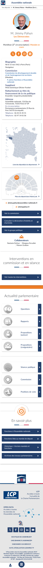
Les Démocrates (21, 37)
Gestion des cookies (32, 555)
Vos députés (6, 7)
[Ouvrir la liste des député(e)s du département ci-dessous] (21, 145)
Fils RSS (23, 555)
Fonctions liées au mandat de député (21, 439)
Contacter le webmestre (12, 555)
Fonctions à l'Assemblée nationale (22, 431)
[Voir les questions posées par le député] (21, 309)
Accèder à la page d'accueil (3, 3)
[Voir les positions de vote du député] (21, 392)
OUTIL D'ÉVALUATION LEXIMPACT (21, 548)
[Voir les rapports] (21, 321)
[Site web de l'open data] (21, 510)
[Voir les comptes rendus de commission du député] (21, 379)
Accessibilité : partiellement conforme (27, 553)
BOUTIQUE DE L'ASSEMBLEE (21, 537)
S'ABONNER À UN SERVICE (21, 544)
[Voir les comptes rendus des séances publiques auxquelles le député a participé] (21, 367)
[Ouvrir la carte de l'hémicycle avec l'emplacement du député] (21, 185)
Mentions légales (9, 553)
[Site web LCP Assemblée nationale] (21, 495)
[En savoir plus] (21, 334)
